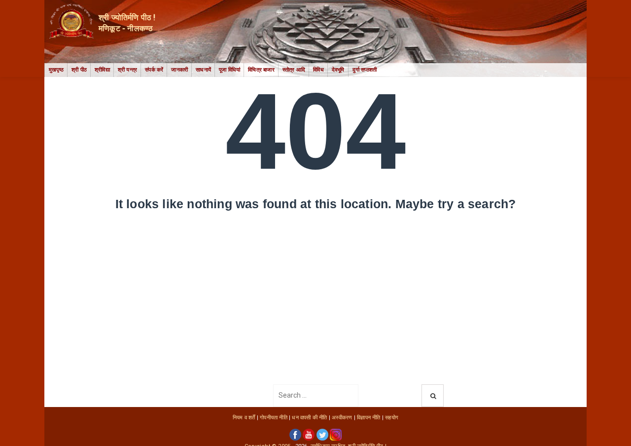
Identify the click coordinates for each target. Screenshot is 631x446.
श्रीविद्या (102, 70)
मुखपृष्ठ (56, 70)
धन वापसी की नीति (309, 417)
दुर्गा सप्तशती (364, 70)
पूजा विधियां (229, 70)
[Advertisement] (315, 310)
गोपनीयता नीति (273, 417)
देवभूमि (338, 70)
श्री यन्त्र (127, 70)
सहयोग (391, 417)
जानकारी (179, 70)
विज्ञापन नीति (368, 417)
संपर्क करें (154, 70)
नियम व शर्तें (244, 417)
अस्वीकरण (342, 417)
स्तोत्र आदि (293, 70)
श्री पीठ (79, 70)
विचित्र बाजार (261, 70)
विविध (318, 70)
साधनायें (203, 70)
